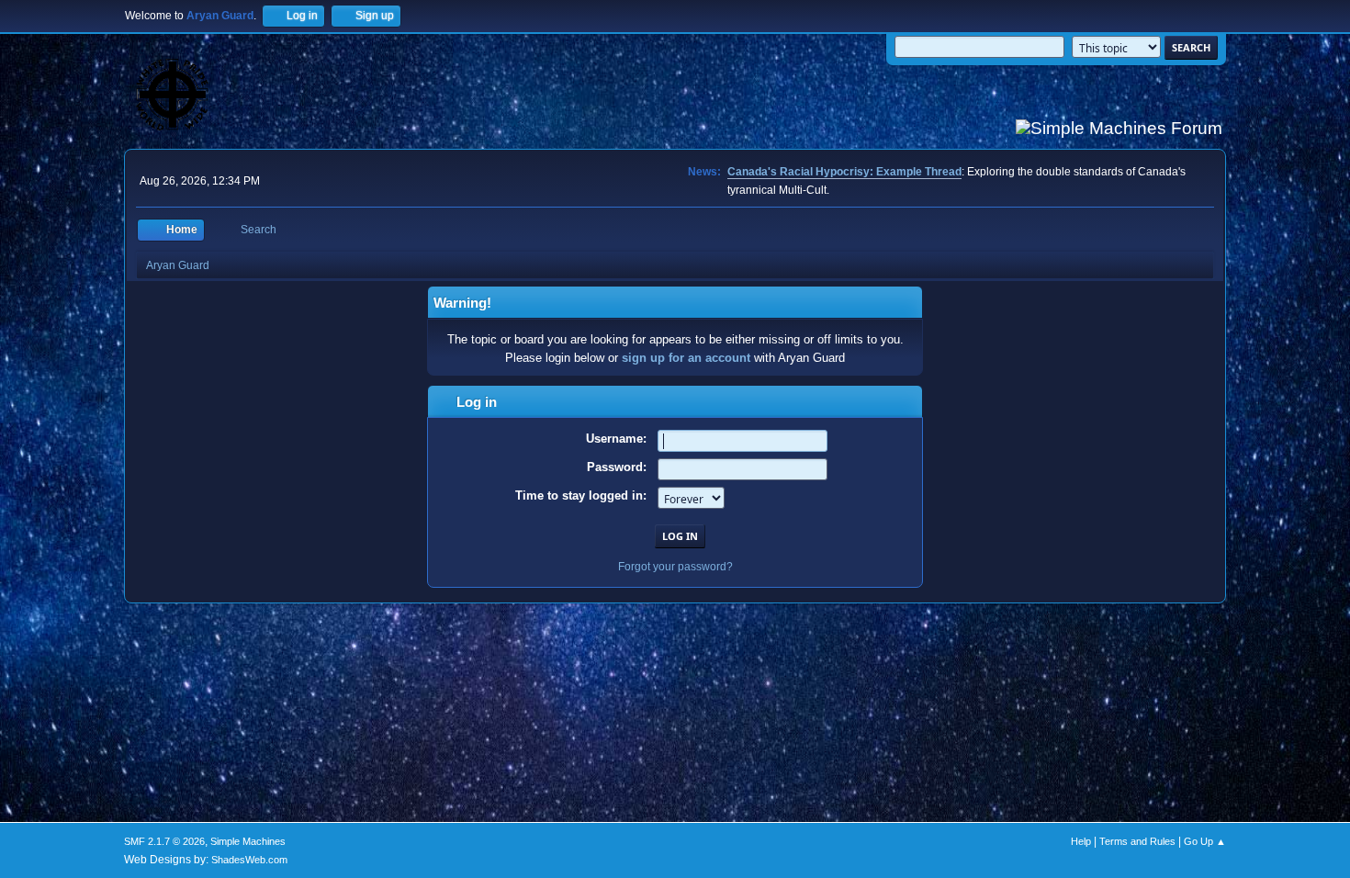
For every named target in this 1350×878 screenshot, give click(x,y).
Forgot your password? (675, 566)
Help (1081, 841)
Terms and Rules (1137, 841)
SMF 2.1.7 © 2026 (164, 841)
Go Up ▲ (1205, 841)
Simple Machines (248, 841)
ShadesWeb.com (249, 859)
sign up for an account (686, 358)
